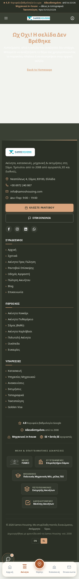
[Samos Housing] (38, 18)
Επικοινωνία (15, 292)
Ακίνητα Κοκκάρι (18, 313)
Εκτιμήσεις (14, 389)
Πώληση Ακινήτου (19, 280)
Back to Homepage (39, 69)
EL (44, 540)
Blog (10, 286)
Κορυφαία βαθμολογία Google (22, 2)
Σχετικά (12, 255)
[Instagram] (17, 229)
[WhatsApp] (34, 229)
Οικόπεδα (14, 343)
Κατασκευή (15, 371)
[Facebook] (9, 229)
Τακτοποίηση (16, 401)
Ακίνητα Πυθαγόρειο (20, 319)
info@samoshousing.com (26, 191)
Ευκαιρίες (14, 349)
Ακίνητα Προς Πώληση (22, 262)
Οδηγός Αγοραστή (19, 274)
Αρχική (12, 249)
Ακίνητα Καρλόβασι (20, 331)
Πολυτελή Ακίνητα (19, 337)
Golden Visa (15, 407)
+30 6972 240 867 (21, 185)
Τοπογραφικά (16, 395)
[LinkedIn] (25, 229)
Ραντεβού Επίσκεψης (21, 268)
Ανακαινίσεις (16, 383)
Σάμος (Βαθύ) (16, 325)
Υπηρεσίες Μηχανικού (21, 377)
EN (35, 540)
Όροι (47, 528)
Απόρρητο (34, 528)
